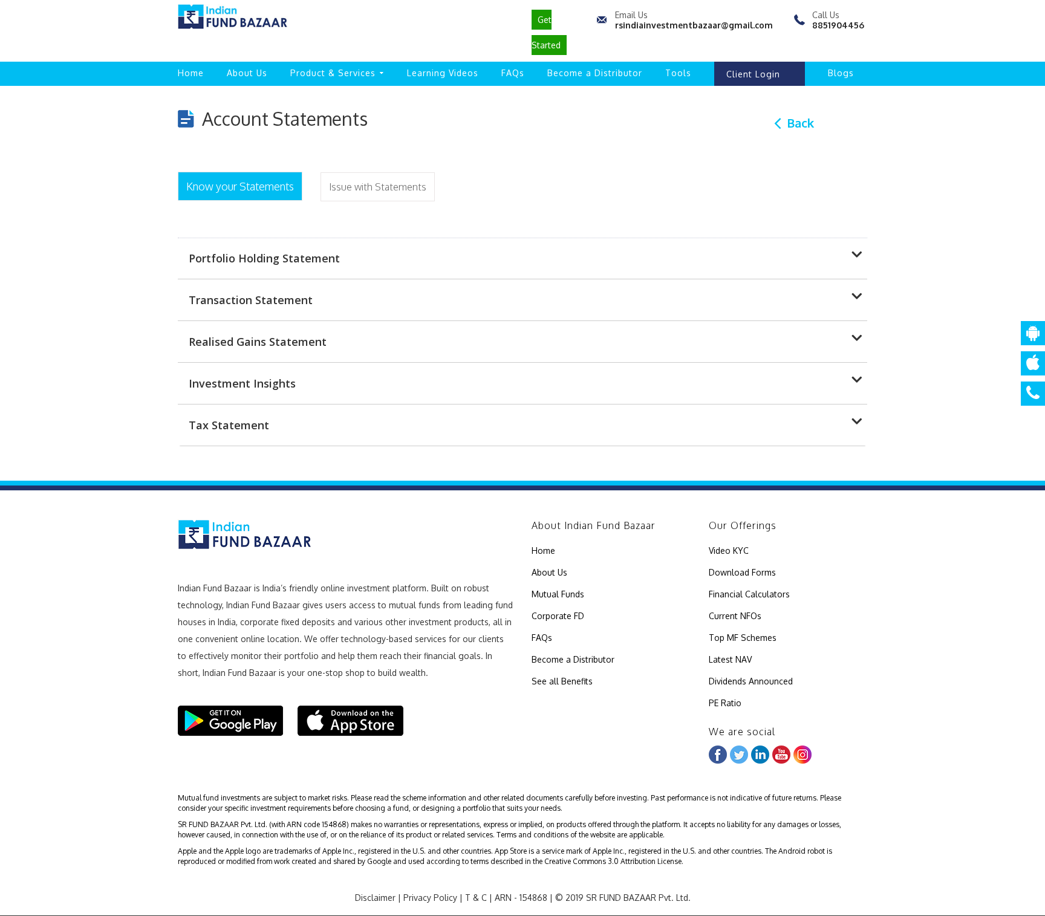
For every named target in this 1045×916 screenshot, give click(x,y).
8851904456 (838, 25)
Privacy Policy (430, 897)
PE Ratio (725, 703)
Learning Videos (442, 73)
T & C (476, 897)
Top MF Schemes (742, 637)
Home (191, 73)
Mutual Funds (558, 594)
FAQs (512, 73)
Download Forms (742, 572)
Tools (678, 73)
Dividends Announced (751, 681)
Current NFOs (735, 616)
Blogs (841, 73)
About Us (247, 73)
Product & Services (333, 73)
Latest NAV (730, 659)
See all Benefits (562, 681)
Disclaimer (375, 897)
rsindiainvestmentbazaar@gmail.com (694, 25)
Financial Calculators (749, 594)
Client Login (753, 74)
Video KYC (729, 550)
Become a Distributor (594, 73)
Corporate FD (558, 616)
